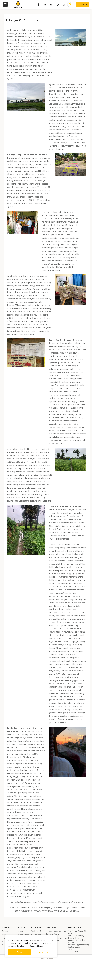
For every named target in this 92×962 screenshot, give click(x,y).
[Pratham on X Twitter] (64, 4)
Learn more (44, 952)
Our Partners (36, 934)
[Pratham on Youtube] (51, 4)
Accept (19, 952)
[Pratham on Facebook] (38, 4)
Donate (83, 4)
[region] (31, 946)
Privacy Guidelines (46, 958)
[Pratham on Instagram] (58, 4)
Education (20, 931)
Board (4, 934)
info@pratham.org (59, 938)
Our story (5, 931)
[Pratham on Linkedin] (45, 4)
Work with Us (36, 931)
